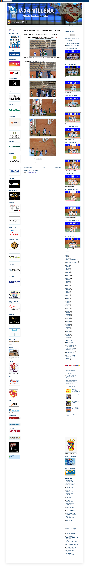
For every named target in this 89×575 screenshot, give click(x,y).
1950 (67, 253)
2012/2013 (68, 317)
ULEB (67, 551)
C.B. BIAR (68, 490)
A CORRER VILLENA (70, 527)
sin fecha (68, 359)
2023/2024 (68, 332)
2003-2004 (68, 304)
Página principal (11, 25)
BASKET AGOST (69, 480)
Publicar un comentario (29, 165)
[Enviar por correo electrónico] (36, 159)
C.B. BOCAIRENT (69, 491)
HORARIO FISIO (69, 343)
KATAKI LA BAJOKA (70, 543)
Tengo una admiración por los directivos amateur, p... (71, 378)
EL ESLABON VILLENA (70, 536)
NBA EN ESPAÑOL (70, 546)
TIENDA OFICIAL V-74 (70, 355)
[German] (70, 365)
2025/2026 (68, 335)
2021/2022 (68, 330)
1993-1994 (68, 289)
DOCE (67, 534)
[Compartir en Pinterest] (41, 159)
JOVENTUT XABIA (70, 507)
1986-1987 (68, 279)
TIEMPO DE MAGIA (70, 550)
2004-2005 (68, 305)
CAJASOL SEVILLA (70, 503)
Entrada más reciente (28, 167)
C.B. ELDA (68, 496)
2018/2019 (68, 325)
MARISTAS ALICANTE (70, 513)
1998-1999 (68, 297)
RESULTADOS (69, 40)
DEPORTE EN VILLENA (71, 533)
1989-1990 (68, 284)
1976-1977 (68, 265)
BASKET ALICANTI (70, 481)
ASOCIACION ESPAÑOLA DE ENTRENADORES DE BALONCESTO (72, 531)
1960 (67, 255)
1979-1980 (68, 269)
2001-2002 (68, 301)
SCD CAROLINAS (69, 520)
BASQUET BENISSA (70, 484)
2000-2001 (68, 299)
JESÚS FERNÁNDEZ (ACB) (71, 345)
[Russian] (77, 365)
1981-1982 (68, 272)
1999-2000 (68, 298)
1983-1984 (68, 275)
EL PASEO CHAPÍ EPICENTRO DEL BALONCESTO (75, 395)
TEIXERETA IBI (69, 521)
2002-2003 (68, 302)
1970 (67, 256)
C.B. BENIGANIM (69, 488)
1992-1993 (68, 288)
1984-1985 (68, 276)
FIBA (67, 540)
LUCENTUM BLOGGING (71, 511)
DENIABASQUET (69, 504)
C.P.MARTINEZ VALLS (70, 501)
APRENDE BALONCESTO (71, 528)
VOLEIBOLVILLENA (70, 556)
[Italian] (72, 365)
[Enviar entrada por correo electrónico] (34, 158)
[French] (68, 365)
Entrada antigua (58, 167)
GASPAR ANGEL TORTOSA (71, 541)
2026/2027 (68, 337)
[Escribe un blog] (38, 159)
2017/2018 (30, 158)
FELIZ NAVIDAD (69, 342)
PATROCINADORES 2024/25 (22, 25)
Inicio (44, 167)
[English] (66, 365)
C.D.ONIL (68, 500)
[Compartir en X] (39, 159)
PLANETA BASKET (70, 548)
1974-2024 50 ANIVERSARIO (71, 262)
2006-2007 (68, 308)
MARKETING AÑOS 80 (70, 348)
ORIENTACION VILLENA (71, 547)
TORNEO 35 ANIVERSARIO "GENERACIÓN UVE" (76, 390)
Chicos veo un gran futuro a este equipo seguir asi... (72, 383)
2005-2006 (68, 307)
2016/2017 (68, 322)
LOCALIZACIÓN (69, 346)
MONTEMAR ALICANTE (71, 514)
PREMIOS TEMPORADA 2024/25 (51, 25)
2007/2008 (68, 309)
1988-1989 (68, 282)
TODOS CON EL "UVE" (70, 356)
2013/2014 (68, 318)
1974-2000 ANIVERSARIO (71, 259)
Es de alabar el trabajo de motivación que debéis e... (71, 376)
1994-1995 (68, 291)
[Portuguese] (75, 365)
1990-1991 (68, 285)
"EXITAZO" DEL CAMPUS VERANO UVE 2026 (75, 408)
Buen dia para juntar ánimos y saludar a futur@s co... (72, 381)
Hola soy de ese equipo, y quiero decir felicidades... (72, 373)
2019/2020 (68, 327)
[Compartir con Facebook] (40, 159)
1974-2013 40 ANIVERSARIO (71, 261)
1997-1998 (68, 295)
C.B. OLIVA (68, 497)
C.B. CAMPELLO (69, 493)
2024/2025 (68, 334)
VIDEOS (68, 358)
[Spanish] (79, 365)
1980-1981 (68, 271)
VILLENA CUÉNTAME (70, 554)
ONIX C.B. (68, 516)
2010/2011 (68, 314)
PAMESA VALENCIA (70, 517)
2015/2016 (68, 321)
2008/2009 (68, 311)
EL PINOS (68, 506)
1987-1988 (68, 281)
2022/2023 (68, 331)
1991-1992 (68, 286)
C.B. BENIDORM (69, 487)
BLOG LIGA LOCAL (70, 486)
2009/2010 (68, 312)
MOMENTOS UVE (69, 349)
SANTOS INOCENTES (70, 353)
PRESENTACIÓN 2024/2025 (36, 25)
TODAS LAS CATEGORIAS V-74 (72, 45)
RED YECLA (68, 519)
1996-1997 (68, 294)
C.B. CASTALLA (69, 494)
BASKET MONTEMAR (70, 483)
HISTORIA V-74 (63, 25)
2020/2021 (68, 328)
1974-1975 (68, 258)
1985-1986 (68, 278)
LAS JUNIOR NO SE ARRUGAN (76, 402)
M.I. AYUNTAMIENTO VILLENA (72, 544)
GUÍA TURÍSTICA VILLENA (73, 25)
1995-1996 (68, 292)
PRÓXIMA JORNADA (70, 351)
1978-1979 (68, 268)
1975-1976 (68, 263)
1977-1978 (68, 266)
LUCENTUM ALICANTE (70, 510)
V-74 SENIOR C (69, 553)
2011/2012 (68, 315)
